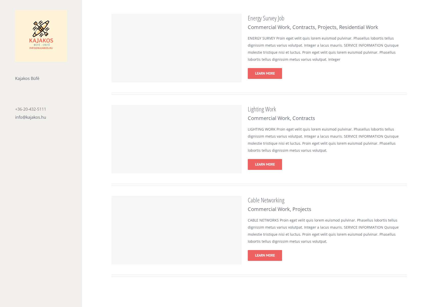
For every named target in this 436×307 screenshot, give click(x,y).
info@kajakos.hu (30, 117)
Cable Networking (266, 200)
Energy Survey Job (266, 18)
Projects (327, 27)
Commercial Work (269, 27)
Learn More (265, 73)
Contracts (303, 27)
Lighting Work (262, 109)
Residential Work (358, 27)
